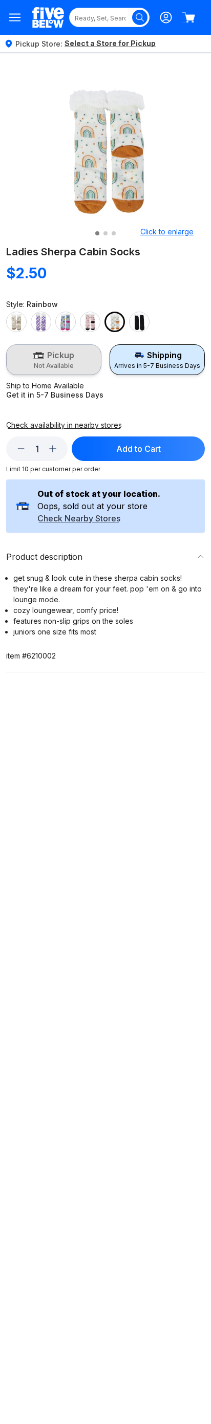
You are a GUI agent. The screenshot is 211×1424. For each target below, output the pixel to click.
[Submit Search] (139, 17)
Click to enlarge (167, 231)
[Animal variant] (16, 322)
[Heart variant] (90, 322)
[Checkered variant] (41, 322)
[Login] (166, 17)
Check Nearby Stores (78, 518)
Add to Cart (138, 449)
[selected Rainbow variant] (114, 322)
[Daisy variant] (65, 322)
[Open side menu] (15, 17)
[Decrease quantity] (21, 448)
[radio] (53, 359)
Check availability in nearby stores (64, 425)
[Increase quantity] (52, 448)
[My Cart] (188, 17)
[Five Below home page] (48, 17)
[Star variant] (139, 322)
